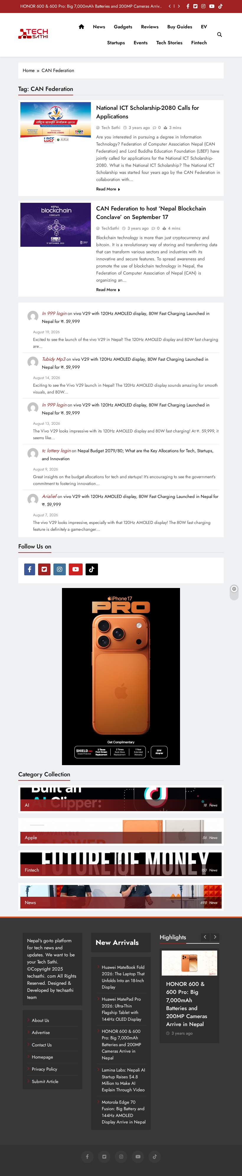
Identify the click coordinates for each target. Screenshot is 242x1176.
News (99, 26)
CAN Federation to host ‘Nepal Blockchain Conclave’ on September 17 (151, 212)
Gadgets (123, 26)
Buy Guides (179, 26)
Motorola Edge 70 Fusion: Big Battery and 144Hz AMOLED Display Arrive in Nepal (123, 1112)
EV (204, 26)
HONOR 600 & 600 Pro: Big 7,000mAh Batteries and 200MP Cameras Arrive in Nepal (90, 6)
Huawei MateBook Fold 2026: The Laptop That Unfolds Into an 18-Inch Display (123, 977)
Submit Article (45, 1081)
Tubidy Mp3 (53, 359)
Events (141, 42)
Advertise (41, 1032)
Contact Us (42, 1045)
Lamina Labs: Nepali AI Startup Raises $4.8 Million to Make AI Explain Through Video (123, 1080)
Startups (116, 42)
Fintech (199, 42)
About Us (40, 1020)
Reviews (149, 26)
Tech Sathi (111, 127)
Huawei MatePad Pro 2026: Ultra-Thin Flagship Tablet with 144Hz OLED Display (121, 1009)
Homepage (42, 1057)
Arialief (49, 496)
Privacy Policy (44, 1069)
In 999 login (54, 313)
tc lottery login (56, 450)
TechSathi (110, 228)
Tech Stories (169, 42)
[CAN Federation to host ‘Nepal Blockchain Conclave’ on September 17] (55, 225)
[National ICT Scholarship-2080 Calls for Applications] (55, 123)
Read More (106, 189)
